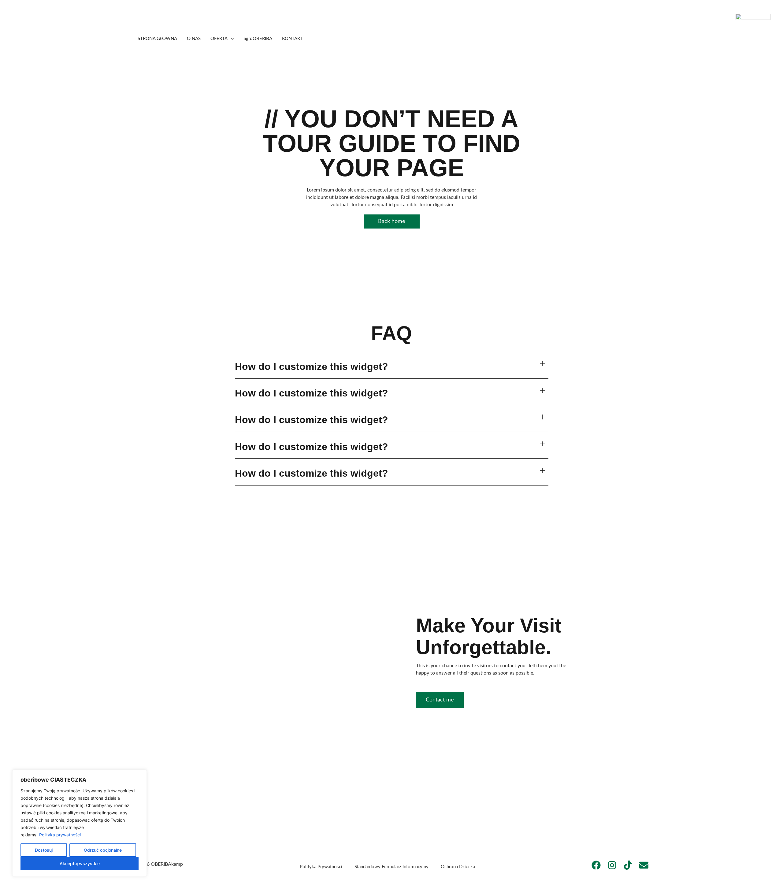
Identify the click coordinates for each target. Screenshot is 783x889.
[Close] (140, 775)
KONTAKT (292, 38)
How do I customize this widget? (311, 366)
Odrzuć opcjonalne (103, 850)
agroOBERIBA (258, 38)
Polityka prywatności (60, 834)
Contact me (440, 700)
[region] (79, 823)
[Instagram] (612, 865)
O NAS (194, 38)
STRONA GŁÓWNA (157, 38)
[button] (391, 367)
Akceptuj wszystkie (80, 863)
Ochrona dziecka (458, 867)
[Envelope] (643, 865)
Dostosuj (44, 850)
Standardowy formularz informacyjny (391, 867)
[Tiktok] (628, 865)
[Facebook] (596, 865)
